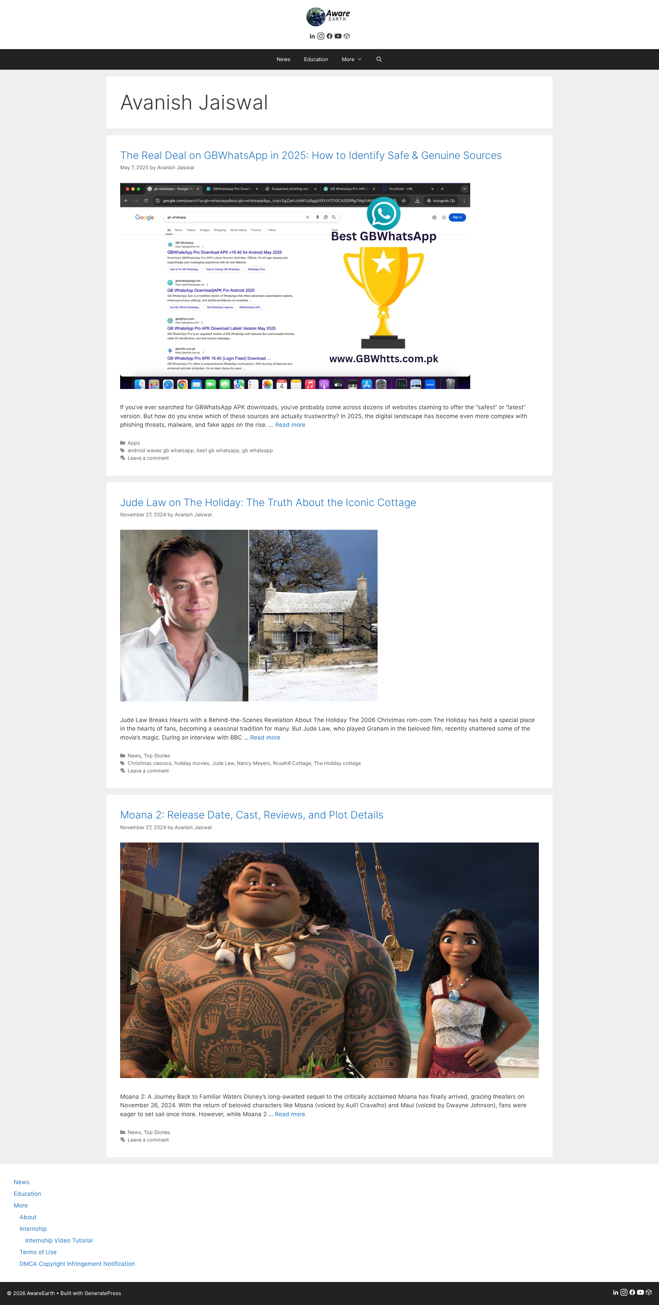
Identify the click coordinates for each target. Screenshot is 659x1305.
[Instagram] (321, 37)
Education (316, 59)
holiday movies (191, 763)
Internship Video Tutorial (59, 1240)
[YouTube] (339, 37)
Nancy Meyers (253, 763)
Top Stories (157, 755)
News (283, 59)
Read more (290, 424)
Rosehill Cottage (292, 763)
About (28, 1217)
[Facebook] (330, 37)
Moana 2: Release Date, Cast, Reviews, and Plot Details (251, 815)
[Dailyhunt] (346, 37)
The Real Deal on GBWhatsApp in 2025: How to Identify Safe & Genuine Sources (311, 155)
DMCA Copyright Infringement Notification (77, 1263)
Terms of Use (38, 1252)
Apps (134, 443)
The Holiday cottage (337, 763)
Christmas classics (150, 763)
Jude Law (223, 763)
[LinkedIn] (313, 37)
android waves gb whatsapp (161, 450)
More (348, 59)
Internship (33, 1228)
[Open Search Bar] (379, 59)
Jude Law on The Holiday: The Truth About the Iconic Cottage (268, 502)
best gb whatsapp (218, 450)
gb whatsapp (257, 450)
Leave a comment (148, 458)
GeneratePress (102, 1293)
